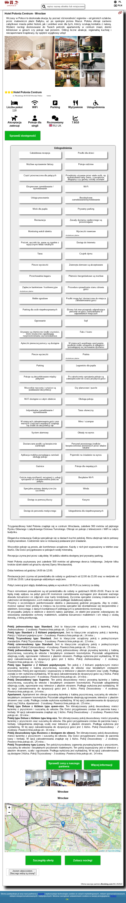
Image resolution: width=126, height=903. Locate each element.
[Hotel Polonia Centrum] (30, 53)
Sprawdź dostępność (23, 135)
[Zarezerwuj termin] (120, 13)
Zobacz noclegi (82, 860)
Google (41, 894)
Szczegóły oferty (43, 860)
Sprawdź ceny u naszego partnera (64, 765)
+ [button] (9, 807)
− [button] (9, 812)
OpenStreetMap (114, 850)
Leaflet (102, 850)
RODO (113, 896)
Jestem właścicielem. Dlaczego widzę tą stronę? (22, 872)
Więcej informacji (101, 765)
